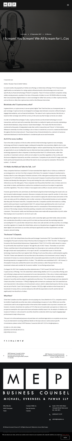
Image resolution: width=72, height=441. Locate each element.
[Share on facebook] (4, 341)
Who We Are (7, 406)
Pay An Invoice (30, 408)
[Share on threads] (9, 341)
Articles (24, 34)
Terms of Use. (65, 434)
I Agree (65, 437)
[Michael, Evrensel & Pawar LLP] (12, 5)
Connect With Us (31, 406)
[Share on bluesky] (18, 341)
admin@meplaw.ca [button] (58, 419)
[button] (68, 5)
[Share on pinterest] (11, 341)
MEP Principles (7, 408)
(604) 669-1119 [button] (57, 414)
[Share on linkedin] (13, 341)
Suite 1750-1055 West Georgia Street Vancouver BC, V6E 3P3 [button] (60, 408)
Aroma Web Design (43, 427)
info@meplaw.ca (53, 323)
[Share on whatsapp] (16, 341)
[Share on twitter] (7, 341)
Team (4, 411)
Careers (28, 411)
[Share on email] (23, 341)
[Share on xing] (20, 341)
